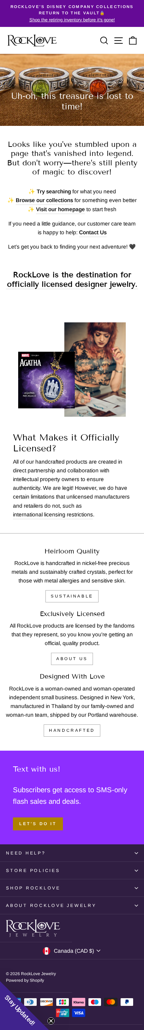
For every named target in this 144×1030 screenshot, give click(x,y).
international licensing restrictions (53, 514)
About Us (72, 658)
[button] (24, 1005)
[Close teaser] (51, 1020)
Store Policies (33, 870)
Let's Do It (38, 823)
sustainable (72, 596)
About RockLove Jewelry (51, 905)
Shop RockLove (33, 888)
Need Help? (26, 853)
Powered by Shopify (25, 980)
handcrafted (72, 730)
